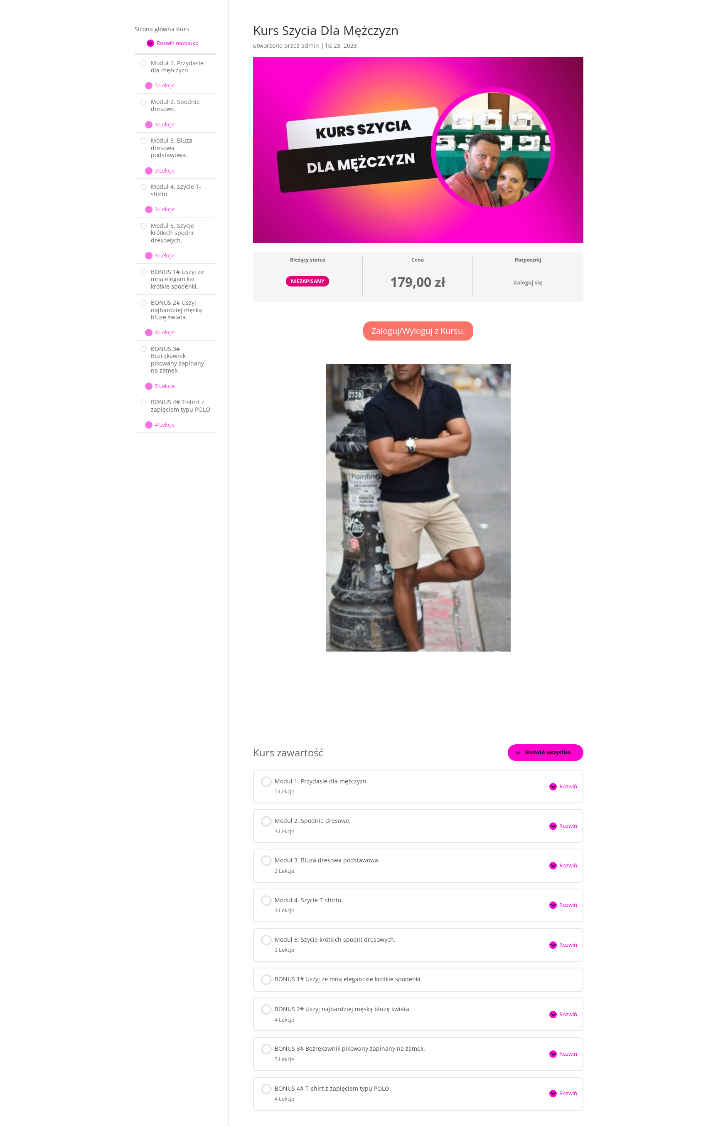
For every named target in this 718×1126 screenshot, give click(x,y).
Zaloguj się (528, 282)
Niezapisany (307, 281)
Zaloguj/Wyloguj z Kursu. (418, 330)
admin (310, 45)
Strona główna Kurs (162, 29)
